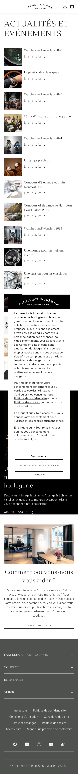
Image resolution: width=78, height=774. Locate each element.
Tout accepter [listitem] (39, 456)
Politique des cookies (27, 402)
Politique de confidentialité (30, 398)
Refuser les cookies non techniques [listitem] (39, 465)
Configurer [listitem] (39, 474)
